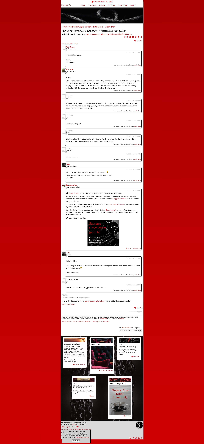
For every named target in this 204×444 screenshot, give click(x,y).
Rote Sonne (70, 47)
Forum (64, 27)
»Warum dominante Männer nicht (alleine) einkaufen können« (108, 34)
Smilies (64, 321)
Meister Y (69, 69)
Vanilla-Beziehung (80, 364)
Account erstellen (131, 248)
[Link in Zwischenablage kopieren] (124, 37)
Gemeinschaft (111, 210)
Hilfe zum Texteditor (78, 321)
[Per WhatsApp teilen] (138, 37)
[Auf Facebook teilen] (127, 37)
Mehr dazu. (136, 357)
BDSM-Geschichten (116, 204)
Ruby (68, 253)
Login (110, 2)
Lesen (93, 396)
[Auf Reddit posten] (133, 37)
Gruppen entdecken (107, 370)
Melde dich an (74, 193)
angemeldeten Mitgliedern (94, 301)
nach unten (65, 44)
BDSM (74, 424)
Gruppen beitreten (119, 199)
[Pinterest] (138, 438)
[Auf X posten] (130, 37)
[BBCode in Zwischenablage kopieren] (141, 37)
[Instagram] (133, 438)
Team (65, 427)
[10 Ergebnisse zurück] (135, 40)
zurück (76, 44)
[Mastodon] (136, 438)
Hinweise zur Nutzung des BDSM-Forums (97, 321)
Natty (68, 164)
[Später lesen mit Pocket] (135, 37)
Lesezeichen (126, 328)
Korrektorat (72, 427)
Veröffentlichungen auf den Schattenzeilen (86, 27)
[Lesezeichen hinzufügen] (140, 330)
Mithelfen (128, 416)
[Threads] (141, 438)
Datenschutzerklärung (82, 437)
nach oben (137, 65)
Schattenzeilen (66, 5)
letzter (71, 44)
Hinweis (121, 318)
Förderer (81, 427)
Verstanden (76, 440)
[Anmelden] (103, 245)
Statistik (69, 321)
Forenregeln (103, 318)
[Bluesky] (130, 438)
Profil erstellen (99, 2)
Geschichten (110, 27)
